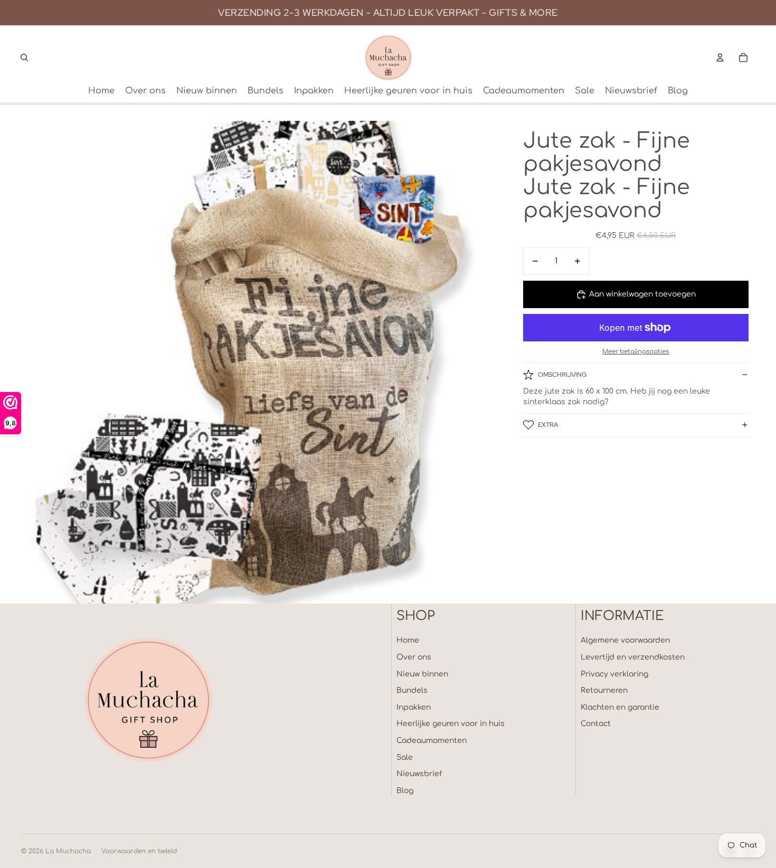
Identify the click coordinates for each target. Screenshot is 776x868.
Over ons (413, 657)
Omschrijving (562, 374)
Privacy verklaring (614, 674)
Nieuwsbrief (419, 774)
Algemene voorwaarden (625, 640)
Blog (404, 791)
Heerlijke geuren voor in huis (450, 724)
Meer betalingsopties (635, 351)
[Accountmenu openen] (720, 57)
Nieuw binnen (422, 674)
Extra (548, 425)
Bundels (412, 690)
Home (407, 640)
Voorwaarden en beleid (139, 851)
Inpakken (413, 707)
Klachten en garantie (620, 707)
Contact (596, 724)
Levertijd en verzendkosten (633, 657)
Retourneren (604, 690)
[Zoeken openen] (24, 57)
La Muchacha (68, 851)
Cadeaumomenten (431, 741)
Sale (404, 757)
